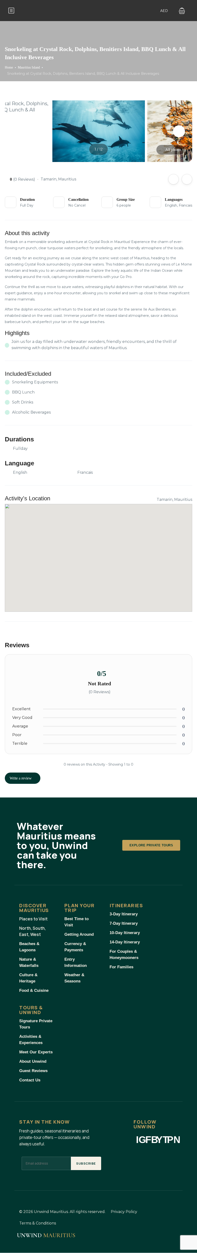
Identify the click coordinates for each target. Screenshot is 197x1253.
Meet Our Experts (36, 1052)
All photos (173, 150)
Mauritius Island (29, 67)
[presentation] (18, 131)
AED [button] (164, 11)
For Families (121, 967)
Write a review (21, 778)
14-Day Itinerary (125, 942)
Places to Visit (33, 919)
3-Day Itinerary (124, 914)
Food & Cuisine (34, 990)
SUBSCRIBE (86, 1163)
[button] (182, 10)
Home (9, 67)
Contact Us (29, 1080)
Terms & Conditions (37, 1223)
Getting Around (79, 934)
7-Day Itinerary (124, 923)
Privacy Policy (124, 1211)
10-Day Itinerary (125, 932)
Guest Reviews (33, 1070)
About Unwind (32, 1061)
